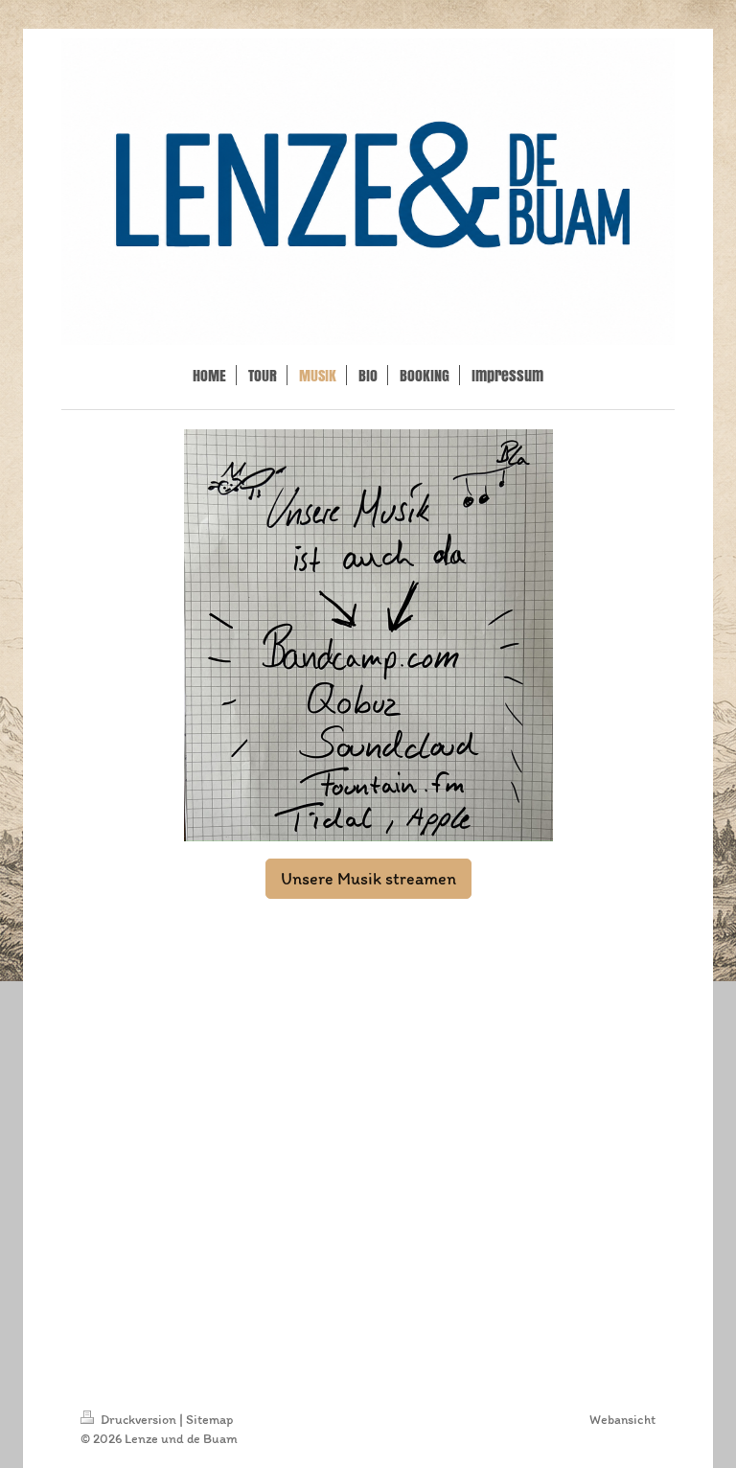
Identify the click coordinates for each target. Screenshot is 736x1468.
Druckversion (138, 1419)
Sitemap (209, 1419)
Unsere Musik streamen (368, 878)
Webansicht (622, 1419)
